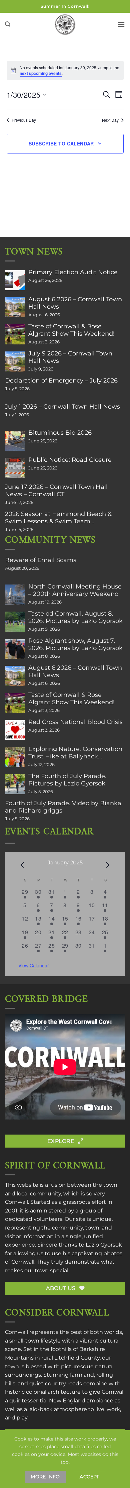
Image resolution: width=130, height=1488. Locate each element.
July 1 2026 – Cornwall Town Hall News (62, 406)
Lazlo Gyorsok (104, 1245)
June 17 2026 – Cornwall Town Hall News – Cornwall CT (56, 490)
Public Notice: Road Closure (70, 459)
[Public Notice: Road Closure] (15, 468)
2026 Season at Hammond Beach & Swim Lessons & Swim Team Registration (58, 517)
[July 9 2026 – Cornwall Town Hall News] (15, 361)
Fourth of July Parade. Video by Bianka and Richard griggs (63, 807)
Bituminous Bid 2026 (60, 432)
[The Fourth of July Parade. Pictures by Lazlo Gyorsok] (15, 784)
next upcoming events (41, 73)
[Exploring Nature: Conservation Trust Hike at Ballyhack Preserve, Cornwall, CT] (15, 757)
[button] (7, 24)
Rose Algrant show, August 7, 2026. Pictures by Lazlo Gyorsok (75, 644)
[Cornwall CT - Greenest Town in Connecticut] (65, 24)
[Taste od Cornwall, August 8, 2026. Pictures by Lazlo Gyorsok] (15, 622)
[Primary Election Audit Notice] (15, 280)
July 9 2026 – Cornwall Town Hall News (70, 357)
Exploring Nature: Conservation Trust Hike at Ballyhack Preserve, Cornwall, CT (75, 752)
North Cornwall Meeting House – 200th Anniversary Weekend (75, 590)
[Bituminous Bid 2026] (15, 441)
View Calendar (33, 965)
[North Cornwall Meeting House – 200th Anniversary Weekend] (15, 594)
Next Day (110, 120)
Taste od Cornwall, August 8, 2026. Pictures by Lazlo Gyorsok (75, 617)
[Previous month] (22, 865)
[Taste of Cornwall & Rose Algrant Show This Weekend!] (15, 334)
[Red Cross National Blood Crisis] (15, 730)
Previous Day (24, 120)
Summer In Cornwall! (65, 6)
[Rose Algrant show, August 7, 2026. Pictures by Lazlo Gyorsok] (15, 649)
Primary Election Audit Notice (73, 272)
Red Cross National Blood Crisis (75, 722)
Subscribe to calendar (61, 143)
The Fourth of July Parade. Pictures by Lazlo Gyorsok (67, 779)
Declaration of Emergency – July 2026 (61, 380)
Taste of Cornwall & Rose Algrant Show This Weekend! (71, 330)
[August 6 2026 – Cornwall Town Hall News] (15, 307)
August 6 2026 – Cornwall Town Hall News (75, 303)
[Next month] (108, 865)
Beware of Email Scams (40, 560)
